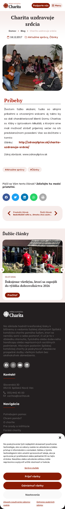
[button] (60, 437)
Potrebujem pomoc (14, 414)
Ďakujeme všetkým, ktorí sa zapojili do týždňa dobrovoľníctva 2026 (31, 284)
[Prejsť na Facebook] (6, 365)
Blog (23, 31)
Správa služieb (31, 468)
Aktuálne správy (38, 37)
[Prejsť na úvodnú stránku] (13, 314)
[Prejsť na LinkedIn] (27, 365)
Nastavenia (32, 494)
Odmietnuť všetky (33, 485)
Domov (12, 31)
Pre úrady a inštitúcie (16, 426)
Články (54, 37)
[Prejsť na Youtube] (20, 365)
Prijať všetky (32, 476)
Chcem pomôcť (12, 418)
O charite (9, 422)
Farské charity (12, 430)
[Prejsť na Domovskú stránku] (12, 5)
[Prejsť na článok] (32, 256)
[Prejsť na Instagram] (13, 365)
